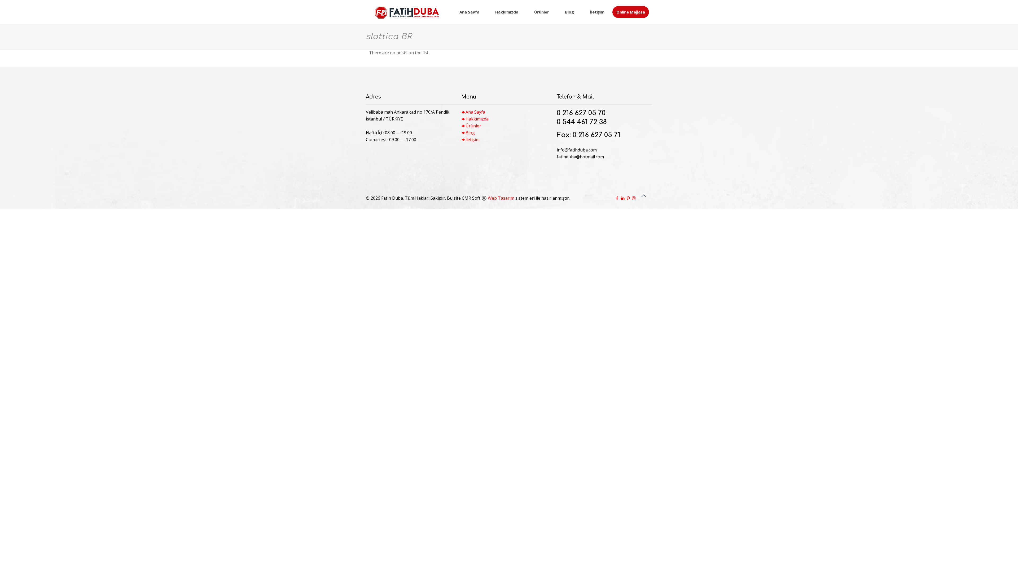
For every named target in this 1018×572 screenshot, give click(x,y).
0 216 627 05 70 (581, 113)
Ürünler (473, 126)
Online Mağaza (630, 12)
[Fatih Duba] (406, 12)
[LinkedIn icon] (623, 198)
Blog (470, 133)
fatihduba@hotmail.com (580, 157)
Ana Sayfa (475, 112)
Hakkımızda (477, 119)
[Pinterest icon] (628, 198)
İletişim (473, 139)
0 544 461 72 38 (582, 122)
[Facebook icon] (617, 198)
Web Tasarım (501, 198)
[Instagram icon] (634, 198)
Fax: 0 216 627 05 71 (588, 135)
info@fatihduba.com (577, 150)
